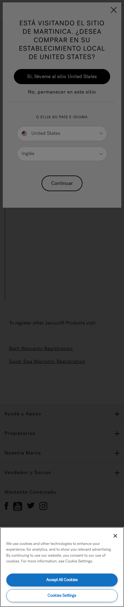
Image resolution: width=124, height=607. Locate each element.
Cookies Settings (62, 595)
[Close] (115, 535)
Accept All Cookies (62, 579)
